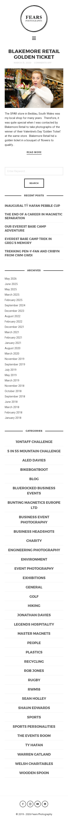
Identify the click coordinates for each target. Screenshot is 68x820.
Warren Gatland (34, 754)
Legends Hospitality (34, 624)
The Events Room (34, 735)
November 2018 (14, 386)
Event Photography (34, 568)
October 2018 (13, 391)
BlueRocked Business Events (34, 490)
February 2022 (13, 321)
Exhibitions (34, 578)
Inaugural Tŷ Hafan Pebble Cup (32, 205)
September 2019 (15, 364)
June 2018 (11, 402)
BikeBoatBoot (34, 469)
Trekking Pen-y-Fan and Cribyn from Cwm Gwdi (32, 253)
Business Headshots (34, 531)
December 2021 (14, 327)
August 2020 (12, 348)
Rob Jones (34, 670)
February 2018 (13, 412)
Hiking (34, 605)
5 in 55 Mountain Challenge (34, 451)
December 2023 (14, 311)
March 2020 (12, 353)
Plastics (34, 652)
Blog (34, 479)
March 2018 (12, 407)
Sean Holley (34, 698)
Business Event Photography (34, 519)
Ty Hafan (34, 745)
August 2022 (12, 316)
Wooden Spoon (34, 773)
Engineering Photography (34, 550)
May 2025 (11, 289)
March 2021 (12, 332)
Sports (34, 717)
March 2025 (12, 294)
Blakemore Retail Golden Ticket (34, 54)
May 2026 (11, 278)
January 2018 (13, 418)
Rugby (34, 680)
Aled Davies (34, 460)
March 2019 (12, 380)
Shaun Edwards (34, 708)
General (34, 587)
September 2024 (15, 305)
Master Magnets (34, 633)
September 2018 (15, 396)
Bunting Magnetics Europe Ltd (34, 504)
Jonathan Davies (34, 615)
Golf (34, 596)
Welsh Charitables (34, 763)
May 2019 (11, 375)
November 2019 (14, 359)
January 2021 (13, 343)
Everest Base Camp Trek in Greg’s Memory (28, 241)
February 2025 (13, 300)
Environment (34, 559)
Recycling (34, 661)
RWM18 (34, 689)
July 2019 (10, 369)
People (34, 643)
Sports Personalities (34, 726)
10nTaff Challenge (34, 442)
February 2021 (13, 337)
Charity (34, 540)
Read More (34, 152)
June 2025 (11, 284)
